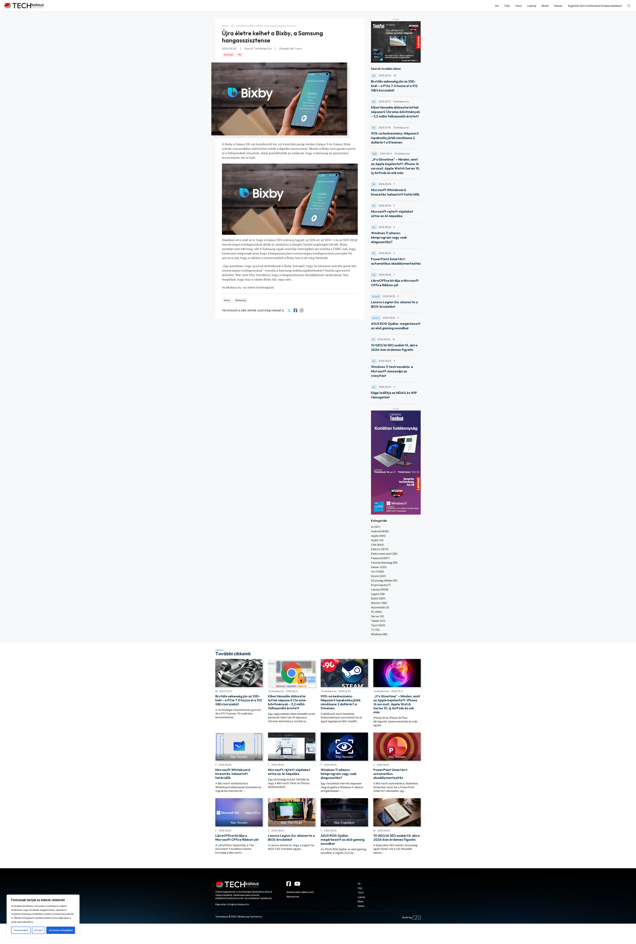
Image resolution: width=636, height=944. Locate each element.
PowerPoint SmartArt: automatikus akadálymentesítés (390, 774)
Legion (375, 594)
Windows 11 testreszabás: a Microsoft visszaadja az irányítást (392, 371)
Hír (497, 5)
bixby (227, 300)
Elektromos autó (381, 553)
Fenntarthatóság (381, 562)
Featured (376, 558)
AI (373, 339)
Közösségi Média (381, 580)
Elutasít (38, 930)
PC (373, 612)
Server (375, 616)
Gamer (558, 5)
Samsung (240, 300)
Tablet (375, 620)
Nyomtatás (378, 607)
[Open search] (629, 6)
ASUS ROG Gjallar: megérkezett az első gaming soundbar (343, 840)
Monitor (376, 603)
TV (373, 629)
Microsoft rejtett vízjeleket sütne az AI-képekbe (289, 772)
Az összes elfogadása (61, 930)
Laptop (531, 5)
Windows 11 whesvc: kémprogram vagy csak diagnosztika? (389, 237)
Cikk (507, 5)
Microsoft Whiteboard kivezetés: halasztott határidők (232, 774)
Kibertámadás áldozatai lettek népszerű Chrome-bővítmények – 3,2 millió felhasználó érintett (395, 111)
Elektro (375, 549)
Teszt (518, 5)
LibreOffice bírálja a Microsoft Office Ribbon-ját (237, 838)
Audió (374, 540)
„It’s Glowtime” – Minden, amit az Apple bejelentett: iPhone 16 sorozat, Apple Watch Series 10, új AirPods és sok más (396, 704)
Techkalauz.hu (263, 48)
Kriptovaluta (379, 585)
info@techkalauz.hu (238, 904)
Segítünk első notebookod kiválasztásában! (595, 5)
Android (228, 54)
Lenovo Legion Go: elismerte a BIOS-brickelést (291, 838)
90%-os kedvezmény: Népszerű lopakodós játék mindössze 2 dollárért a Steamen (395, 137)
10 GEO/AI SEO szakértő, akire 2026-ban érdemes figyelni (396, 838)
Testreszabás (20, 930)
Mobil (545, 5)
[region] (43, 916)
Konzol (375, 576)
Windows (376, 634)
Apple (374, 535)
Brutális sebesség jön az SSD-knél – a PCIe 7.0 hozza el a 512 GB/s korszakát (394, 85)
